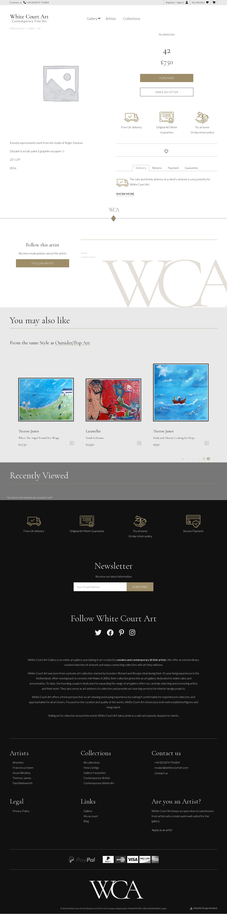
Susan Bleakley (22, 772)
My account (91, 816)
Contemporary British (97, 778)
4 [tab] (198, 459)
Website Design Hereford (205, 908)
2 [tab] (188, 459)
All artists (18, 762)
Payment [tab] (173, 167)
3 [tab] (193, 459)
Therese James (22, 778)
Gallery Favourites (95, 772)
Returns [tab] (157, 167)
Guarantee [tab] (191, 167)
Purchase (166, 78)
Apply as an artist (162, 830)
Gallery (88, 811)
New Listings (91, 767)
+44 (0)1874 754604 (37, 2)
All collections (92, 762)
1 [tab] (182, 459)
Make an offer (166, 92)
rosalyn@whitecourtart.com (171, 767)
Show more (125, 193)
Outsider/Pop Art (72, 343)
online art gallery (72, 659)
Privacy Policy (21, 811)
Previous (204, 459)
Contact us (161, 773)
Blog (86, 821)
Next (208, 459)
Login (164, 908)
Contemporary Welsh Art (99, 783)
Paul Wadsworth (22, 783)
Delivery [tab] (141, 167)
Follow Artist (43, 263)
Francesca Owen (23, 767)
